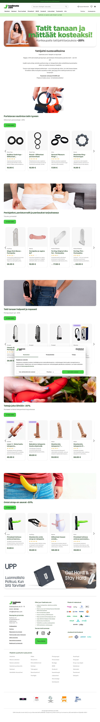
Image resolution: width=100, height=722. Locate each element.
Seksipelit (75, 675)
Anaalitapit (76, 656)
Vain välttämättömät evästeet (27, 372)
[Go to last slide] (5, 151)
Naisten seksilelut (14, 663)
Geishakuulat (55, 682)
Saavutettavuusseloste (15, 640)
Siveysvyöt (76, 659)
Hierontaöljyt (55, 678)
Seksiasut (14, 11)
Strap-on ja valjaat (78, 663)
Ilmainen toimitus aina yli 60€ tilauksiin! (50, 1)
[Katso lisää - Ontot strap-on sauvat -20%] (50, 486)
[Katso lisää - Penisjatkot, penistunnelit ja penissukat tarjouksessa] (50, 196)
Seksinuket (76, 669)
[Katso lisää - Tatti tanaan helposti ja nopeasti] (50, 293)
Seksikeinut (76, 666)
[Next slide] (94, 151)
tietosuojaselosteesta (27, 366)
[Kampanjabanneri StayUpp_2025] (50, 575)
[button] (66, 6)
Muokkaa (49, 372)
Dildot (32, 656)
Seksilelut (7, 11)
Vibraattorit (31, 11)
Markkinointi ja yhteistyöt (15, 643)
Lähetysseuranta (13, 637)
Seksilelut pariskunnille (16, 666)
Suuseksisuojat (56, 672)
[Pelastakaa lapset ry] (23, 699)
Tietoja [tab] (74, 354)
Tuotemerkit (59, 11)
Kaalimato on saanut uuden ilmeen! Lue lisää (50, 15)
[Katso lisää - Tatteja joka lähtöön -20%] (50, 389)
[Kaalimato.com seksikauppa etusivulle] (17, 6)
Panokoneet (76, 672)
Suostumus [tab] (26, 354)
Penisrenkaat (55, 659)
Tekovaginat (34, 669)
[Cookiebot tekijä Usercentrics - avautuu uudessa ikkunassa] (77, 349)
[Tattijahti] (50, 34)
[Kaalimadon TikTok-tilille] (49, 633)
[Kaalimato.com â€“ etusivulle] (15, 602)
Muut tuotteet (22, 11)
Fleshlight (33, 675)
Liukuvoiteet (51, 11)
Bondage (54, 663)
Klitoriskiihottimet (36, 663)
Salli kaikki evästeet (73, 372)
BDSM (37, 11)
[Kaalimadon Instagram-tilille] (43, 633)
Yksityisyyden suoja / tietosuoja (17, 634)
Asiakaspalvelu (91, 11)
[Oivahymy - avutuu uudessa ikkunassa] (64, 699)
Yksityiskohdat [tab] (50, 354)
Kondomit (43, 11)
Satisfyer (33, 666)
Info (65, 11)
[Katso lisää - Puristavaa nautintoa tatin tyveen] (50, 100)
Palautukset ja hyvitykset (15, 632)
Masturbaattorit (35, 672)
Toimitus (82, 11)
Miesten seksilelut (14, 659)
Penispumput (55, 656)
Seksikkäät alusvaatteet (16, 672)
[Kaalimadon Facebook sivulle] (37, 633)
